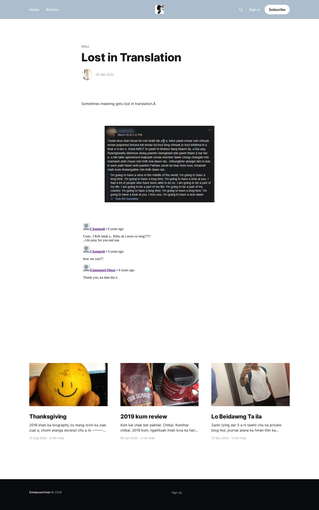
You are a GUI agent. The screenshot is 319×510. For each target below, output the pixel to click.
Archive (52, 9)
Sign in (254, 9)
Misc (85, 46)
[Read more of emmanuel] (87, 75)
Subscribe (277, 9)
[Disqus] (159, 275)
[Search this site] (241, 9)
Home (34, 9)
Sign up (177, 492)
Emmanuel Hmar (39, 492)
